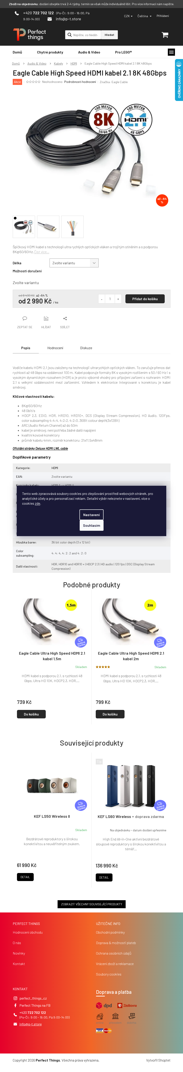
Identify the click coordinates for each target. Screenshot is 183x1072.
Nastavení (91, 514)
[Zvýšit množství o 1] (118, 298)
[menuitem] (17, 52)
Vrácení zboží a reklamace (115, 963)
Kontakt (19, 963)
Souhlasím (91, 525)
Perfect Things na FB (34, 1005)
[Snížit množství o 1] (101, 298)
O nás (17, 943)
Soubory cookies (108, 974)
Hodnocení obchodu (28, 932)
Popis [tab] (25, 348)
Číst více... (41, 252)
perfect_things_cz (33, 998)
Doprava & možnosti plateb (116, 943)
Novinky (19, 953)
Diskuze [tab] (86, 348)
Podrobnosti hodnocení (80, 82)
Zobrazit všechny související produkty (91, 904)
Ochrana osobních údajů (113, 953)
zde (37, 503)
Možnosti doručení (27, 271)
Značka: (114, 82)
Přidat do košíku (145, 299)
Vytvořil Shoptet (158, 1060)
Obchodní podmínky (110, 932)
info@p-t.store (30, 1024)
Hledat (109, 35)
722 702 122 (37, 1012)
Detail (25, 877)
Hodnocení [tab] (55, 348)
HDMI (55, 468)
